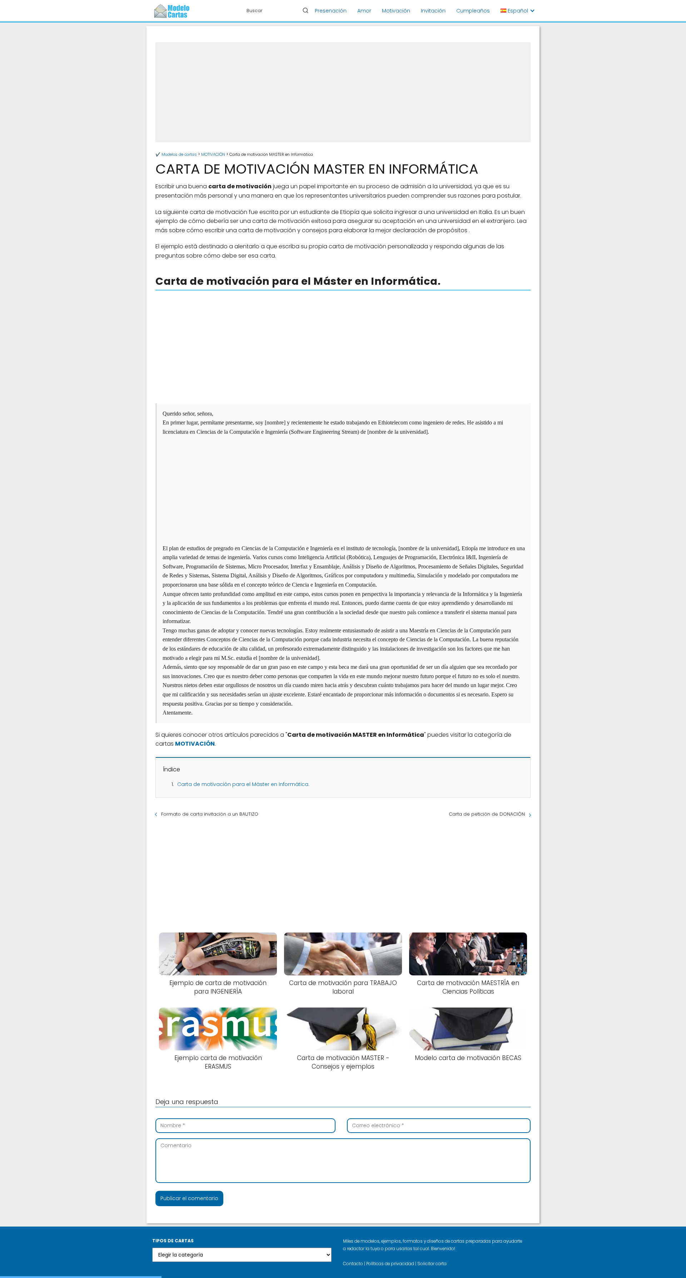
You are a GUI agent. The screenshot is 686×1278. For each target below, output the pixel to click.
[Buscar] (305, 10)
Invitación (433, 10)
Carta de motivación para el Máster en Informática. (243, 784)
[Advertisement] (343, 92)
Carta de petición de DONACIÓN (487, 814)
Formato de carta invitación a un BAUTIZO (209, 814)
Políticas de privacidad (390, 1264)
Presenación (331, 10)
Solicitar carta (432, 1264)
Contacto (353, 1264)
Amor (364, 10)
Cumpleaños (473, 10)
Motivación (396, 10)
